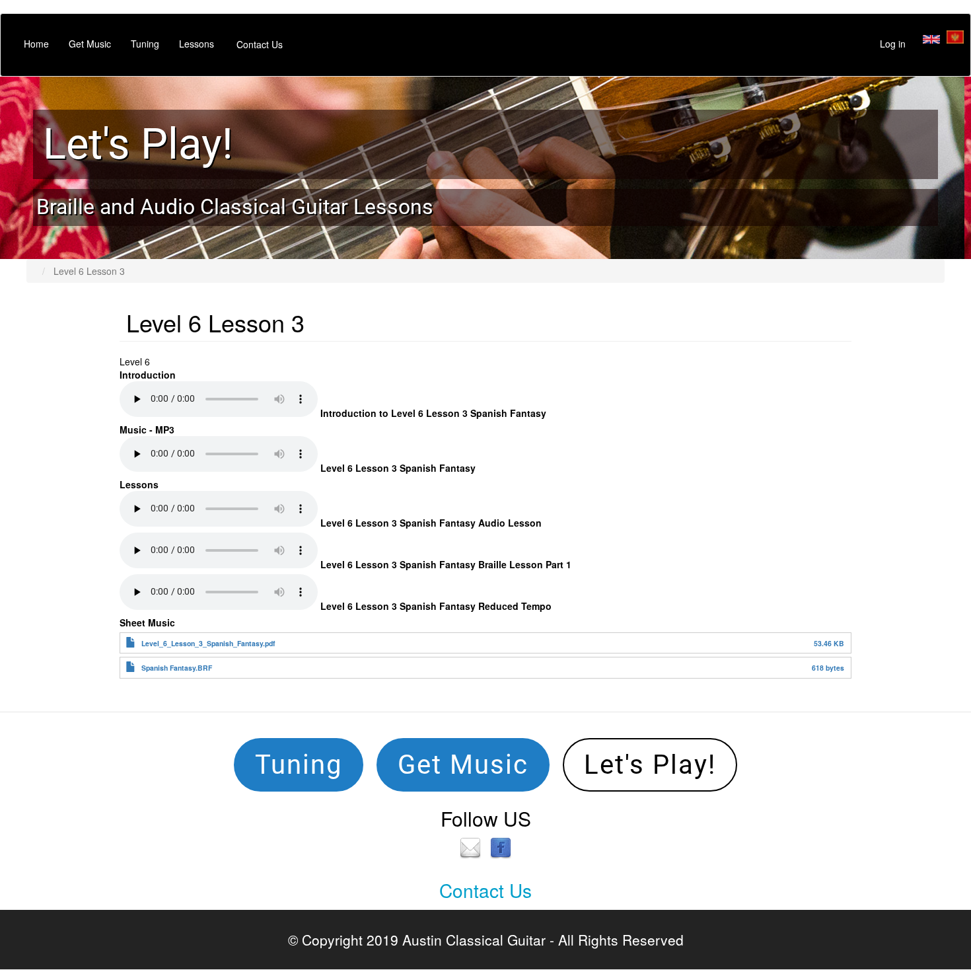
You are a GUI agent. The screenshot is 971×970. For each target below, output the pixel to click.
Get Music (90, 43)
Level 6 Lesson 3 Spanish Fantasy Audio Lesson (431, 522)
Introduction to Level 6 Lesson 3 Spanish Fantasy (433, 413)
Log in (893, 43)
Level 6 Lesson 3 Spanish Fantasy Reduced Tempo (436, 606)
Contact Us (259, 44)
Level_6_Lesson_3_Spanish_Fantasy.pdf (208, 643)
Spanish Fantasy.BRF (176, 668)
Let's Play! (138, 144)
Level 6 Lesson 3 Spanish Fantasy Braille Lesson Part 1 (445, 564)
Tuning (145, 43)
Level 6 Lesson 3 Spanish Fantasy (398, 467)
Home (36, 43)
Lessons (196, 43)
